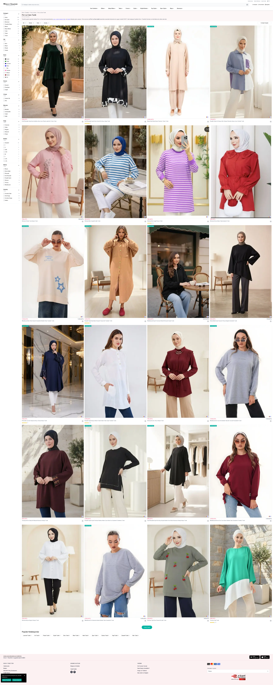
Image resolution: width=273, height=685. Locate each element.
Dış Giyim (153, 8)
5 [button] (145, 216)
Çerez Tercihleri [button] (6, 680)
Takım (120, 8)
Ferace (127, 8)
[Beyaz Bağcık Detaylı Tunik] (53, 571)
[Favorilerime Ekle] (82, 122)
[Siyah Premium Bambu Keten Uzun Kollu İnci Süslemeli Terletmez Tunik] (115, 471)
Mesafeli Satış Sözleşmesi (10, 670)
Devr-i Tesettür (25, 12)
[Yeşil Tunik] (241, 571)
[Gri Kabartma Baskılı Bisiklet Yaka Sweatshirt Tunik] (115, 571)
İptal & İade (263, 1)
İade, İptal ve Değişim (142, 673)
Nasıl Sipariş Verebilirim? (143, 668)
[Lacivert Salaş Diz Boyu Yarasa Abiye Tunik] (53, 371)
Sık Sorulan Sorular (142, 666)
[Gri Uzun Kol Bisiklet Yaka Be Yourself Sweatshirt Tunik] (241, 371)
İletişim (5, 668)
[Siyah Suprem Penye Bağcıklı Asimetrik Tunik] (241, 271)
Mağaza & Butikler (75, 666)
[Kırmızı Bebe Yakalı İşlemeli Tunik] (241, 171)
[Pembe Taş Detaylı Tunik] (53, 171)
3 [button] (82, 117)
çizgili (57, 19)
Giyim (134, 8)
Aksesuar (179, 8)
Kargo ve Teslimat (142, 670)
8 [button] (145, 316)
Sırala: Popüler (265, 23)
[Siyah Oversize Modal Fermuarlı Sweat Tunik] (178, 271)
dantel (68, 19)
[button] (247, 4)
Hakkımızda (250, 1)
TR (269, 1)
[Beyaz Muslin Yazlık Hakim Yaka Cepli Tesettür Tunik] (115, 371)
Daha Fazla (147, 627)
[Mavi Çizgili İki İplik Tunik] (115, 171)
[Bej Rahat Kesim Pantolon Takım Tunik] (178, 72)
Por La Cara (33, 12)
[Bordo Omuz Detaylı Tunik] (178, 371)
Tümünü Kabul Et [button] (17, 680)
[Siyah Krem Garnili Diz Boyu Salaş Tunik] (115, 72)
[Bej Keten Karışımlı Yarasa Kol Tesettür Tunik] (115, 271)
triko (64, 19)
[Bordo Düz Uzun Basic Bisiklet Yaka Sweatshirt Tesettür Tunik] (241, 471)
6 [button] (82, 316)
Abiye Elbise (111, 8)
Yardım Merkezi (257, 1)
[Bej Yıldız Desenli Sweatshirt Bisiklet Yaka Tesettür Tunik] (53, 271)
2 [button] (145, 516)
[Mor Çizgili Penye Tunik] (178, 171)
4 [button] (82, 416)
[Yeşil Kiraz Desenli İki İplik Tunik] (178, 571)
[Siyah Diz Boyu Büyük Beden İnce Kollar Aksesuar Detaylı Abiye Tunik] (178, 471)
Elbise (102, 8)
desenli (61, 19)
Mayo (171, 8)
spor (54, 19)
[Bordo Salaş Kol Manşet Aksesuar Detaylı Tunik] (53, 471)
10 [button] (145, 117)
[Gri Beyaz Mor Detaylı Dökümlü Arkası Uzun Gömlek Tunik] (241, 72)
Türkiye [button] (210, 671)
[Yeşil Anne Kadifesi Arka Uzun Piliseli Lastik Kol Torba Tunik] (53, 72)
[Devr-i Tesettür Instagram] (74, 672)
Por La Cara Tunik (42, 12)
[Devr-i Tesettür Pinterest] (71, 672)
